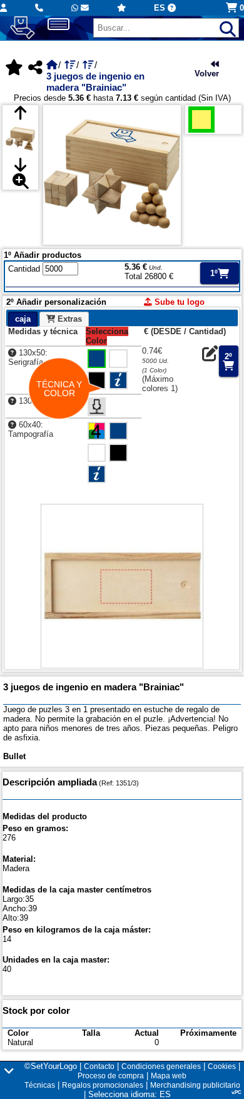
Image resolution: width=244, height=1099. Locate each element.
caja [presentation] (23, 319)
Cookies (222, 1066)
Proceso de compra (111, 1076)
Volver (207, 73)
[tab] (23, 319)
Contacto (99, 1066)
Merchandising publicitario (195, 1085)
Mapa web (168, 1076)
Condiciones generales (161, 1066)
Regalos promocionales (102, 1085)
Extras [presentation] (68, 319)
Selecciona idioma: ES (129, 1094)
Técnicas (39, 1085)
